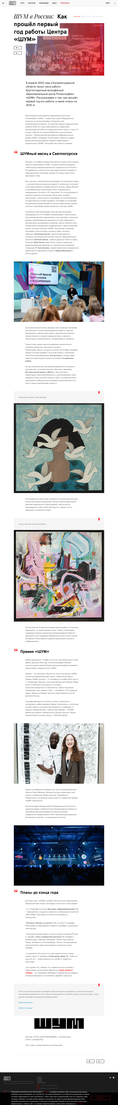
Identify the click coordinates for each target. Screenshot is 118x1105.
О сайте (39, 1077)
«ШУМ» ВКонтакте (25, 1002)
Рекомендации (43, 3)
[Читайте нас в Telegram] (113, 1077)
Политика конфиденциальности (49, 1085)
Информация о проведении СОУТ (49, 1088)
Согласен (100, 1098)
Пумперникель (64, 3)
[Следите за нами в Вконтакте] (110, 1077)
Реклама (39, 1081)
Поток (22, 3)
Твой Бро (12, 3)
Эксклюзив (31, 3)
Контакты (39, 1079)
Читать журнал (41, 1082)
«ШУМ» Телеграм (25, 1008)
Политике (79, 1104)
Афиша (54, 3)
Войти (108, 3)
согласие (45, 1092)
